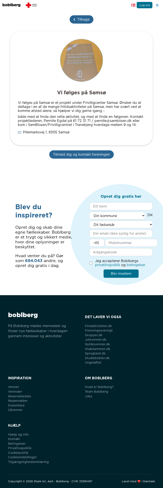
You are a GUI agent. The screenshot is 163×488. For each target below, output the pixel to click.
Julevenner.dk (95, 339)
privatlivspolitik (107, 265)
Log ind (144, 5)
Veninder (15, 391)
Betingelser (17, 443)
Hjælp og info (18, 434)
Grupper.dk (93, 335)
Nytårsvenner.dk (97, 344)
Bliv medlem (121, 274)
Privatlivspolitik (19, 448)
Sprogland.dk (95, 353)
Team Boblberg (96, 391)
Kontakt (14, 439)
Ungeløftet (93, 362)
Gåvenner (15, 410)
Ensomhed (16, 405)
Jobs (88, 396)
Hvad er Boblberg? (99, 387)
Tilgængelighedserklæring (28, 462)
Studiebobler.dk (97, 358)
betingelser (136, 265)
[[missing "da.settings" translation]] (133, 5)
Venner (13, 387)
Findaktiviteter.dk (98, 326)
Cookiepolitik (18, 452)
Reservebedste (19, 396)
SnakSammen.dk (97, 349)
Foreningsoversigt (99, 330)
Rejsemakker (18, 400)
